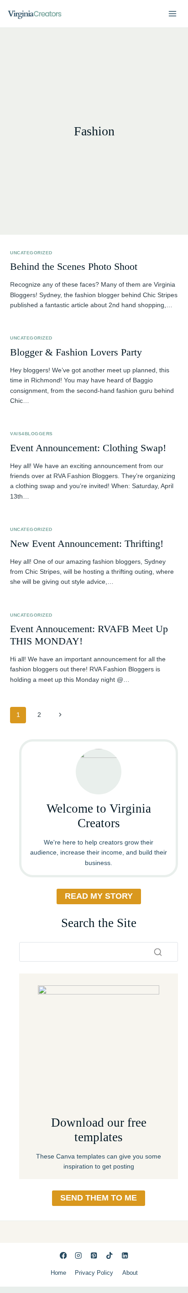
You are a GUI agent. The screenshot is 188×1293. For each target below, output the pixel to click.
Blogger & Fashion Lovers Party (76, 352)
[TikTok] (109, 1255)
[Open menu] (172, 13)
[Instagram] (79, 1255)
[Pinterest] (94, 1255)
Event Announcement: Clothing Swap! (88, 447)
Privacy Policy (94, 1272)
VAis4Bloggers (31, 433)
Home (58, 1272)
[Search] (157, 952)
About (130, 1272)
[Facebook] (63, 1255)
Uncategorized (31, 252)
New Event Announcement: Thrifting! (86, 543)
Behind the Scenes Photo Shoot (73, 266)
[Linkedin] (125, 1255)
